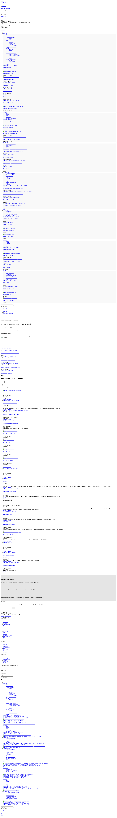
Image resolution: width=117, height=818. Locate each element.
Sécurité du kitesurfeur (11, 59)
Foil (7, 115)
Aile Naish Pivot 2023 (8, 85)
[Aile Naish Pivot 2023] (8, 719)
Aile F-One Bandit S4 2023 (9, 79)
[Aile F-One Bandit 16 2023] (9, 786)
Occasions (5, 210)
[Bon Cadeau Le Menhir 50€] (9, 292)
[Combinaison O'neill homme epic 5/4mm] (12, 259)
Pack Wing (8, 117)
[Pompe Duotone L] (8, 440)
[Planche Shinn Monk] (8, 720)
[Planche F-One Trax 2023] (9, 722)
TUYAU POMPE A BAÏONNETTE (9, 470)
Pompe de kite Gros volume (8, 555)
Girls (4, 209)
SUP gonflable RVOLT (8, 157)
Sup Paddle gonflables (11, 144)
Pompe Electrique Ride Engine (9, 460)
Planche (7, 114)
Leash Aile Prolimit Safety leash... (9, 392)
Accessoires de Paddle (11, 147)
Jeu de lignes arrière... (7, 514)
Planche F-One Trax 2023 (8, 102)
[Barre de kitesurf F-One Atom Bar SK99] (11, 400)
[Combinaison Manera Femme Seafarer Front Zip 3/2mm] (16, 763)
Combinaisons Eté (10, 174)
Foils (7, 40)
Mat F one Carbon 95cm (8, 230)
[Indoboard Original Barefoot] (10, 280)
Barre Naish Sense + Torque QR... (9, 502)
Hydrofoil (11, 44)
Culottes (10, 50)
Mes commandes (6, 659)
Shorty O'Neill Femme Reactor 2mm (11, 199)
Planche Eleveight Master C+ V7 (8, 360)
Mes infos (5, 660)
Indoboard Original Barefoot (9, 282)
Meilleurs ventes (6, 625)
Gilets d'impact (12, 61)
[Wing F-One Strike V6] (8, 119)
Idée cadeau (5, 622)
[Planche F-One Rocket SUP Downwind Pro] (13, 736)
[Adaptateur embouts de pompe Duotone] (12, 420)
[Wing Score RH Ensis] (8, 733)
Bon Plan (5, 240)
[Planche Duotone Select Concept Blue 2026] (10, 350)
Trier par (2, 382)
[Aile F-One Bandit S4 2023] (9, 717)
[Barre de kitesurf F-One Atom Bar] (11, 488)
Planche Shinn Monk (7, 91)
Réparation (11, 56)
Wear (7, 183)
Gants (7, 179)
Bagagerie (5, 649)
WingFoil (5, 112)
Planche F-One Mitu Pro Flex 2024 (10, 108)
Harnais (7, 48)
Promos (4, 623)
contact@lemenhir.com (6, 616)
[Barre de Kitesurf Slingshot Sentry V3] (12, 532)
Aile (7, 113)
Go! (13, 607)
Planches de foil (12, 43)
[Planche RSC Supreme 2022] (10, 298)
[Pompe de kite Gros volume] (9, 552)
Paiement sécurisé (7, 632)
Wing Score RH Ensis (8, 127)
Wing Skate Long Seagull (6, 373)
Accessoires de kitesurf (11, 53)
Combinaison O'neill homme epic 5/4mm (12, 261)
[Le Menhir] (3, 2)
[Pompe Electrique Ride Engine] (10, 458)
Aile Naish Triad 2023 (8, 73)
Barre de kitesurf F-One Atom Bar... (10, 403)
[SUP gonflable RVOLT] (9, 744)
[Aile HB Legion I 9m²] (8, 234)
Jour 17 (4, 96)
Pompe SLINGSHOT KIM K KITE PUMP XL (12, 414)
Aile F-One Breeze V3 (8, 67)
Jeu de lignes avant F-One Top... (9, 524)
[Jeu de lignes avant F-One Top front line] (9, 521)
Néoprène (8, 243)
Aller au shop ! (6, 636)
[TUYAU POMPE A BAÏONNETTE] (11, 468)
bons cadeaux (9, 279)
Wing (7, 246)
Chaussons (8, 178)
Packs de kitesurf (9, 34)
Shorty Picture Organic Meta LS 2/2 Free (12, 205)
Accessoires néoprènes (11, 182)
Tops (7, 177)
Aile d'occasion (9, 211)
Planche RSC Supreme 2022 (9, 300)
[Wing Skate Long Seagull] (7, 370)
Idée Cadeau (6, 270)
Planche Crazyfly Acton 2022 (9, 255)
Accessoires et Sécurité (11, 118)
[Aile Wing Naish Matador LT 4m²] (11, 216)
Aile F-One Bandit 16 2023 (9, 249)
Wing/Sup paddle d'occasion (12, 214)
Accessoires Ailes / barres (14, 55)
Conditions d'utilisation (8, 635)
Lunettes (8, 184)
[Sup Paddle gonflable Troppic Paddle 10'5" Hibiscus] (15, 149)
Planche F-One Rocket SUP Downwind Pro (12, 139)
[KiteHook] (6, 478)
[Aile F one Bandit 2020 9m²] (9, 222)
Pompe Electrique (7, 168)
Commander (3, 16)
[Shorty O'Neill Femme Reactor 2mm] (11, 197)
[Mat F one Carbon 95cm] (9, 228)
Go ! (59, 345)
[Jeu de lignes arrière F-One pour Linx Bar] (9, 511)
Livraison (5, 634)
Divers (10, 58)
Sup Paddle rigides (10, 145)
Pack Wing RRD (6, 267)
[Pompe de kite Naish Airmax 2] (10, 431)
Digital (7, 64)
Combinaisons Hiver (10, 173)
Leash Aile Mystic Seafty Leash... (9, 565)
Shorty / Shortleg (9, 176)
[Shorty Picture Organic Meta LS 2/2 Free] (12, 765)
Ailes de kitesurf (9, 36)
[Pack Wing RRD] (7, 264)
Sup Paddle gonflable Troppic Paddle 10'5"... (13, 151)
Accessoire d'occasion (10, 215)
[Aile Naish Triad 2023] (8, 716)
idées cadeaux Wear (10, 273)
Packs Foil (11, 42)
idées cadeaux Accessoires (11, 278)
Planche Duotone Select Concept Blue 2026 (10, 353)
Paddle (7, 242)
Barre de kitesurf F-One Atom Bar (9, 491)
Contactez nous (6, 638)
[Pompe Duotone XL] (8, 449)
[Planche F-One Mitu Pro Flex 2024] (11, 724)
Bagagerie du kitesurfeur (11, 47)
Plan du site (5, 661)
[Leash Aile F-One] (7, 542)
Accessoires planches (13, 54)
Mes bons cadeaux (7, 662)
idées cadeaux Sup (10, 276)
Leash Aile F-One (6, 544)
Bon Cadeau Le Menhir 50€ (9, 294)
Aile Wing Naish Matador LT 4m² (10, 218)
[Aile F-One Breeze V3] (8, 715)
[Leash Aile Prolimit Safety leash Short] (12, 390)
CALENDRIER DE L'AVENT (13, 272)
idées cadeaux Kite (10, 274)
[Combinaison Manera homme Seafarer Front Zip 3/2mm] (16, 762)
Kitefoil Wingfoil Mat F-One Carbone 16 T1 (10, 367)
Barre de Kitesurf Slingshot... (8, 534)
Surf (9, 39)
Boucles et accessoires (13, 51)
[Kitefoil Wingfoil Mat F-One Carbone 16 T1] (11, 363)
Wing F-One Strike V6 (8, 121)
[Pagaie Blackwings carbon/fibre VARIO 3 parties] (14, 160)
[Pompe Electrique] (7, 166)
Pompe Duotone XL (7, 451)
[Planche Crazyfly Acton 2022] (10, 787)
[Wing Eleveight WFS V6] (9, 802)
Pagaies (7, 146)
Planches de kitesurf (10, 37)
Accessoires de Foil (13, 45)
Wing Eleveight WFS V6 (8, 288)
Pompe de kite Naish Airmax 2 (9, 433)
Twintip (10, 38)
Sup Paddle (5, 142)
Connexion (5, 810)
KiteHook (5, 481)
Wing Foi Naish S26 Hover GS (10, 133)
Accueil (5, 308)
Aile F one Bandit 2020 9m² (9, 224)
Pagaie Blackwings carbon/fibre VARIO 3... (12, 163)
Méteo (4, 637)
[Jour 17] (5, 94)
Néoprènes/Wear (6, 172)
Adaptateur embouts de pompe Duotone (10, 423)
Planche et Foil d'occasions (11, 212)
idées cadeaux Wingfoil (11, 275)
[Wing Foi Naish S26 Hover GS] (10, 735)
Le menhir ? (5, 631)
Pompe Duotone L (6, 442)
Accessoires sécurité (13, 62)
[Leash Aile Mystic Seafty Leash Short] (12, 562)
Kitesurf (5, 33)
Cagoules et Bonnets (10, 181)
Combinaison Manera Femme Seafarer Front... (13, 194)
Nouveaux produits (6, 348)
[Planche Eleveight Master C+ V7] (8, 356)
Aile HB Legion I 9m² (8, 236)
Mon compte (6, 658)
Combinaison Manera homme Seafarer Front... (13, 188)
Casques (10, 60)
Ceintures (11, 49)
